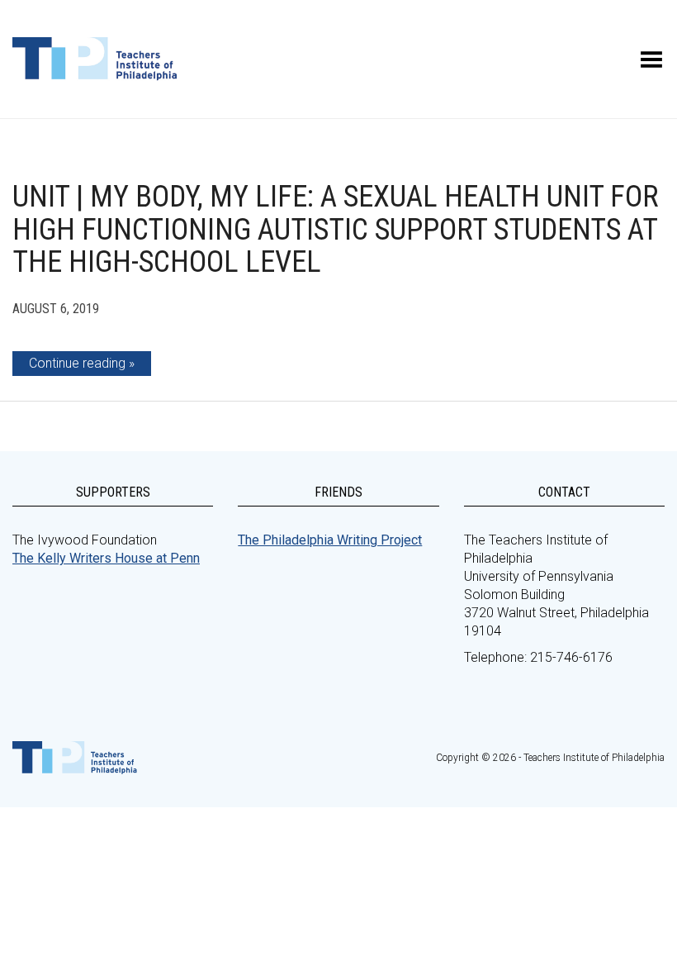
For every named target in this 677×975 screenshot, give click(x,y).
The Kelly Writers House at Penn (106, 558)
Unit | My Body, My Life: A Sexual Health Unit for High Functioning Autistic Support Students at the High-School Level (335, 229)
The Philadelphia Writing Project (330, 540)
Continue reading (77, 363)
